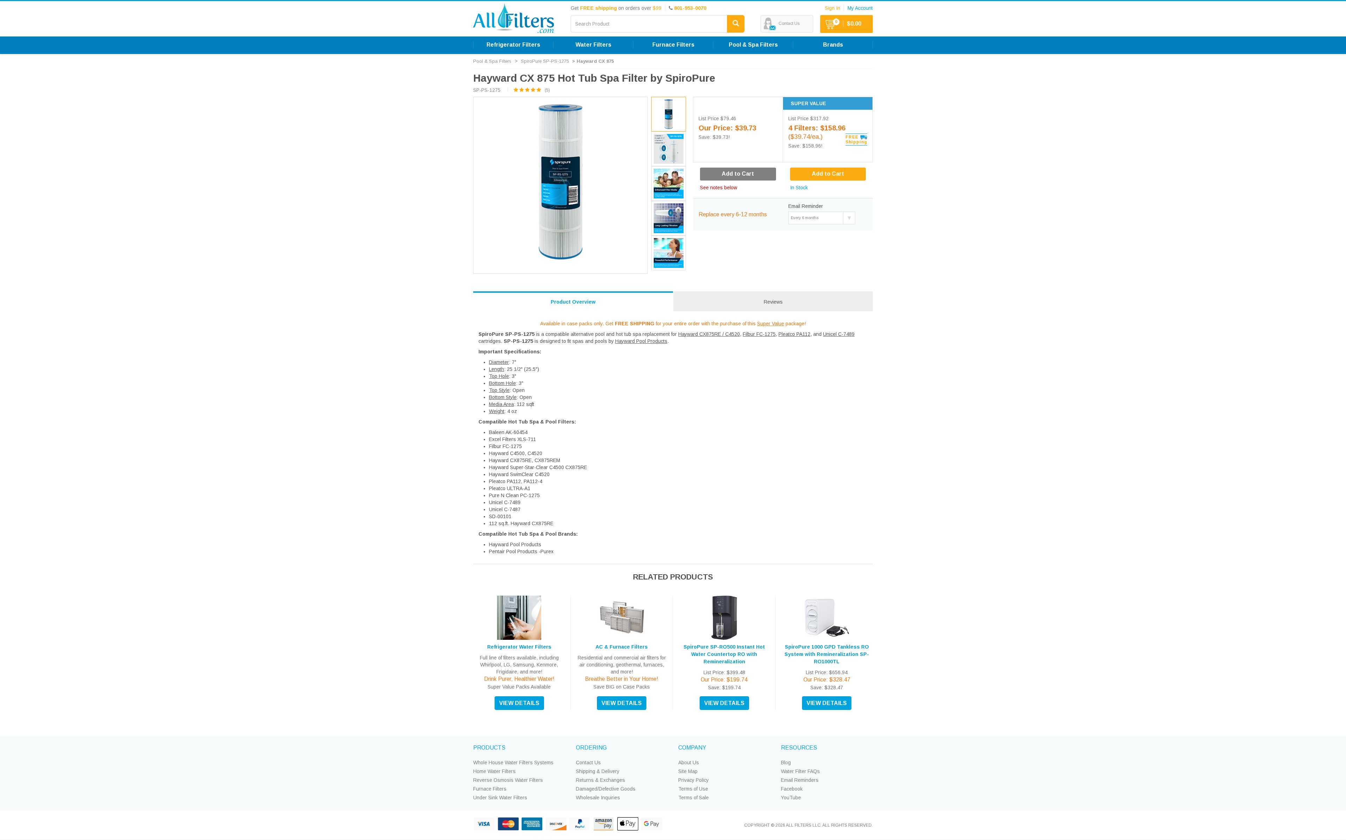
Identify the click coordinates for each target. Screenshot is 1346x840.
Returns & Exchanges (600, 780)
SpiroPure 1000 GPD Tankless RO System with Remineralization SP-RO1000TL (826, 654)
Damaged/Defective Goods (605, 789)
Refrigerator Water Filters (519, 647)
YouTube (791, 797)
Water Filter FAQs (800, 771)
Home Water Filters (494, 771)
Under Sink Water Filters (500, 797)
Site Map (688, 771)
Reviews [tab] (773, 302)
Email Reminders (799, 780)
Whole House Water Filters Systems (513, 762)
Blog (786, 762)
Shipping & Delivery (597, 771)
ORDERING (591, 748)
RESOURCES (799, 748)
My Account (860, 8)
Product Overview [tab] (573, 302)
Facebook (792, 789)
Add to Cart (828, 174)
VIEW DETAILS (519, 703)
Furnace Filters (490, 789)
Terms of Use (693, 789)
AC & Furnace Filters (622, 647)
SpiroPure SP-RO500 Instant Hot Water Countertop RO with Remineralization (724, 654)
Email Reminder (805, 206)
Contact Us (588, 762)
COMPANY (692, 748)
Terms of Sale (693, 797)
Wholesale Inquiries (598, 797)
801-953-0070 (690, 8)
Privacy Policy (693, 780)
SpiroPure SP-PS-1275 (545, 61)
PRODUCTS (489, 748)
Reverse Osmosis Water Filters (508, 780)
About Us (688, 762)
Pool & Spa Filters (492, 61)
